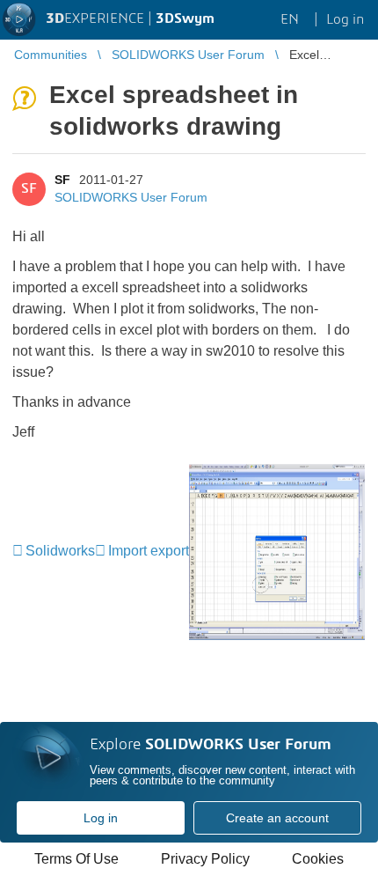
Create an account (277, 818)
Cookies (318, 858)
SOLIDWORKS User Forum (131, 197)
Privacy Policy (205, 858)
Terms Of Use (76, 858)
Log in (101, 818)
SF (62, 180)
